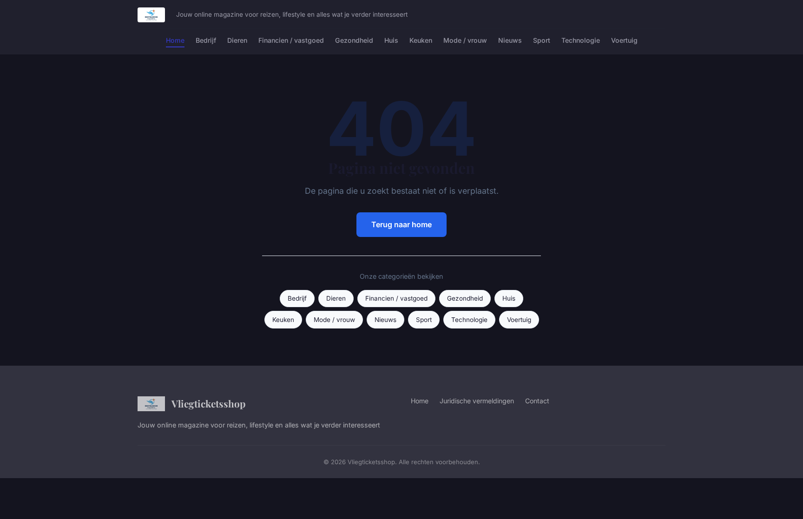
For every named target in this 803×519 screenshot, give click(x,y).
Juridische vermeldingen (477, 401)
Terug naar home (401, 224)
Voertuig (624, 40)
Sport (541, 40)
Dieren (237, 40)
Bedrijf (206, 40)
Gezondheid (354, 40)
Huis (391, 40)
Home (175, 40)
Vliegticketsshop (208, 403)
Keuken (420, 40)
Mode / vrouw (465, 40)
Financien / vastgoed (291, 40)
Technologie (580, 40)
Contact (537, 401)
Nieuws (510, 40)
